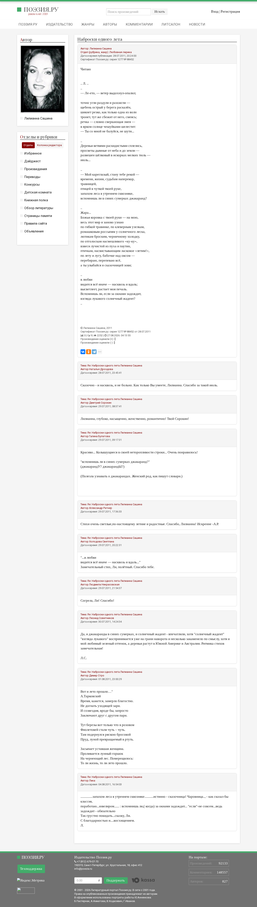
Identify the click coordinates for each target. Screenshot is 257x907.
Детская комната (38, 192)
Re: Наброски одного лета (104, 365)
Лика (92, 780)
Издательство (59, 24)
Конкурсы (32, 184)
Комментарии (139, 24)
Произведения (35, 169)
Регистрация (230, 11)
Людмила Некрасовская (104, 584)
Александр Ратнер (100, 507)
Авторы (110, 24)
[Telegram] (94, 351)
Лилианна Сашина (38, 118)
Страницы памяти (38, 216)
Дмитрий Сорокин (100, 402)
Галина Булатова (99, 436)
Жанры (87, 24)
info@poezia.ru (83, 868)
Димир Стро (96, 675)
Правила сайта (35, 223)
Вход (214, 11)
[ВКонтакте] (83, 351)
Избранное (33, 153)
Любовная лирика (120, 52)
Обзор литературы (38, 208)
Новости (197, 24)
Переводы (32, 177)
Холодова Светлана (101, 541)
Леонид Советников (101, 618)
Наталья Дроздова (101, 369)
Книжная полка (36, 200)
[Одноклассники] (88, 351)
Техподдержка (31, 869)
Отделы (28, 145)
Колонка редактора (49, 145)
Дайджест (32, 161)
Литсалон (170, 24)
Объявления (34, 231)
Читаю (86, 69)
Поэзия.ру (41, 9)
